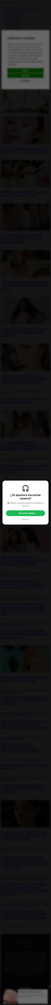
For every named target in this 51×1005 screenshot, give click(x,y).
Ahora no (25, 519)
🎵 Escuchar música (25, 513)
